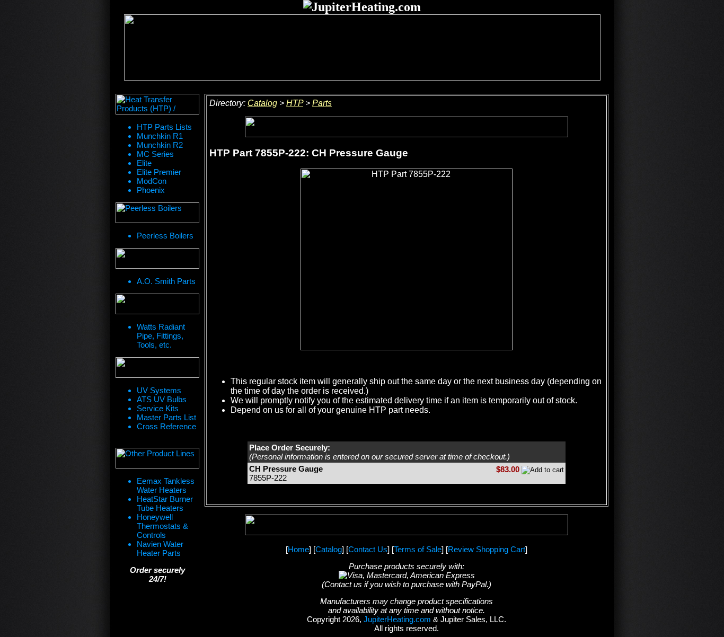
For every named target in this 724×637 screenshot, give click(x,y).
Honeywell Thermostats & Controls (162, 525)
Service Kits (158, 408)
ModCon (151, 180)
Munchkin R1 (160, 135)
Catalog (262, 103)
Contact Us (367, 549)
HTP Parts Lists (164, 126)
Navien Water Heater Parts (160, 548)
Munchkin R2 (160, 144)
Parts (322, 103)
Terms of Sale (418, 549)
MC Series (155, 153)
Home (298, 549)
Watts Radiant (161, 326)
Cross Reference (166, 426)
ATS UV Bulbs (162, 399)
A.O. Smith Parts (166, 281)
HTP (294, 103)
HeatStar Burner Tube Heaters (165, 503)
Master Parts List (166, 417)
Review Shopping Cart (486, 549)
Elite (144, 162)
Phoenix (151, 189)
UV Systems (159, 390)
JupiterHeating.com (397, 619)
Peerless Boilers (165, 235)
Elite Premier (159, 171)
